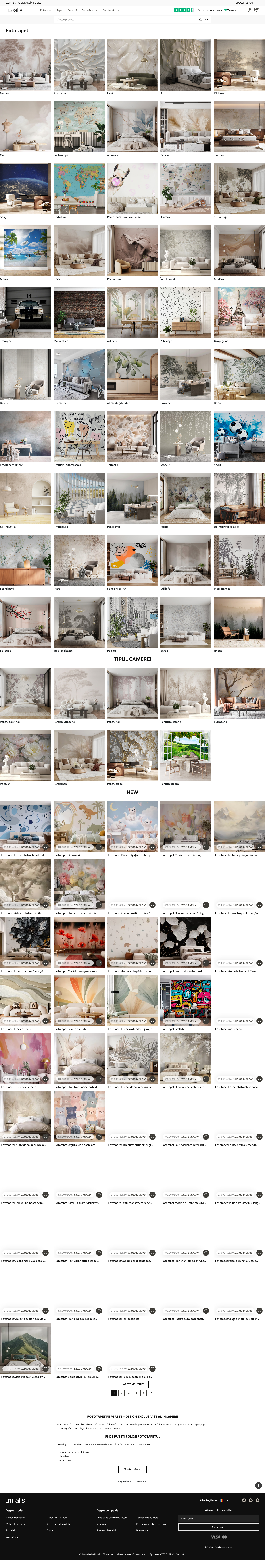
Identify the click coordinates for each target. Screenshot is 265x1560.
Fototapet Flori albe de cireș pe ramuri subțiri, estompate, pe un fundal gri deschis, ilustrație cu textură (77, 1318)
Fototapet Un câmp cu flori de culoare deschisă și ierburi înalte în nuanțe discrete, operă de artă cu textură (23, 1318)
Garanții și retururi (57, 1517)
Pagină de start (125, 1481)
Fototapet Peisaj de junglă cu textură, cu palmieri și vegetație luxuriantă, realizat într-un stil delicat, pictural (237, 1260)
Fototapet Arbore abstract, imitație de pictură (23, 913)
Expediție (11, 1530)
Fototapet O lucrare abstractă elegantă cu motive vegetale (184, 913)
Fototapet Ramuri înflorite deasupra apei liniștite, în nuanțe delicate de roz (77, 1260)
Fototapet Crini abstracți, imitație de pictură (184, 855)
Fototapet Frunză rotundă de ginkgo (130, 1029)
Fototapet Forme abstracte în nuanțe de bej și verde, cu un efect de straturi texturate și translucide (237, 1087)
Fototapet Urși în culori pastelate (75, 1144)
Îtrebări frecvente (15, 1517)
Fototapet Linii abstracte (16, 1029)
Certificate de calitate (59, 1523)
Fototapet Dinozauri (67, 855)
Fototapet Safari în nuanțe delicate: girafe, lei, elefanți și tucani (77, 1202)
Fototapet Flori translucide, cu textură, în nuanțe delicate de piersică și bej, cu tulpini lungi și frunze (77, 1087)
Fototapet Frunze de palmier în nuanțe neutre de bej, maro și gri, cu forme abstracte (130, 1087)
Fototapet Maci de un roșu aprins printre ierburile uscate (77, 971)
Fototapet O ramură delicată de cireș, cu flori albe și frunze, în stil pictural (184, 1087)
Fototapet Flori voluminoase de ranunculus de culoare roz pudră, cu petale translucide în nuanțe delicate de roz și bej (23, 1202)
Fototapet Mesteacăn (228, 1029)
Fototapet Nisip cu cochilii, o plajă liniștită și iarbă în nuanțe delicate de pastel (130, 1376)
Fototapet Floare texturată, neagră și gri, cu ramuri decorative (23, 971)
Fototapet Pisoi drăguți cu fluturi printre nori (130, 855)
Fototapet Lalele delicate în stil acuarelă (184, 1144)
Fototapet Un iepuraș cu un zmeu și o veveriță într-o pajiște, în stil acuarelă (130, 1144)
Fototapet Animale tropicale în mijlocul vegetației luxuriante (237, 971)
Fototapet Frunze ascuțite (70, 1029)
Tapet (50, 1530)
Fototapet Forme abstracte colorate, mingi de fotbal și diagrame (23, 855)
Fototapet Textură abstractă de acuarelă (130, 1202)
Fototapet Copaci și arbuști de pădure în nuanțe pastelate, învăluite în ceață (130, 1260)
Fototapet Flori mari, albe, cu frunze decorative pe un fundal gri (184, 1260)
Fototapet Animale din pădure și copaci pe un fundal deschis (130, 971)
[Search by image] (200, 19)
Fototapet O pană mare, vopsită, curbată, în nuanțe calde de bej (23, 1260)
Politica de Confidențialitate (112, 1517)
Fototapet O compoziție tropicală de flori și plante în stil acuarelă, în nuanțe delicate (130, 913)
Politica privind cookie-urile (151, 1523)
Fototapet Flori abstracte (123, 1318)
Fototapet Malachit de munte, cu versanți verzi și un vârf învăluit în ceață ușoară (23, 1376)
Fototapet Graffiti (173, 1029)
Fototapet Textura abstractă (18, 1087)
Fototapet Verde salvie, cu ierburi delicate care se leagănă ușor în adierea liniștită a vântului (77, 1376)
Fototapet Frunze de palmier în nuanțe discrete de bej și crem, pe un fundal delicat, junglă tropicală (23, 1144)
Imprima (101, 1523)
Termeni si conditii (107, 1530)
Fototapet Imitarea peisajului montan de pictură (237, 855)
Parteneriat (142, 1530)
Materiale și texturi (16, 1523)
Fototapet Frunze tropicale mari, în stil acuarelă (237, 913)
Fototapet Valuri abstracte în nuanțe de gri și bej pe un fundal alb (237, 1202)
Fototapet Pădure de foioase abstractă (184, 1318)
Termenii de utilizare (147, 1517)
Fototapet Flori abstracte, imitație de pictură (77, 913)
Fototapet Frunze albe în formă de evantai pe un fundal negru (184, 971)
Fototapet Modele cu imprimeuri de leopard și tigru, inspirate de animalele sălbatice (184, 1202)
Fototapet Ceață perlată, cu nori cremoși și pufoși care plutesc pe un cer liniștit (237, 1318)
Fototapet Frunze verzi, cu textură (236, 1144)
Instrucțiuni (12, 1536)
